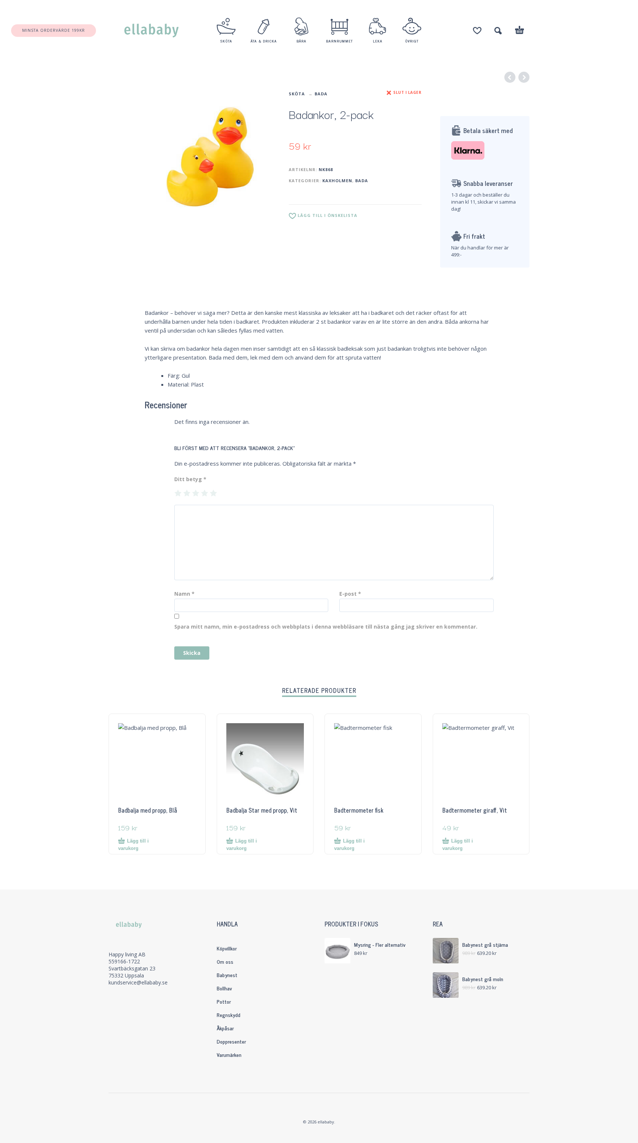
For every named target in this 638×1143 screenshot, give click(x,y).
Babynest (227, 974)
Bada (321, 93)
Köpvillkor (227, 948)
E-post (350, 593)
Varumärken (229, 1054)
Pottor (224, 1001)
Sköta (297, 93)
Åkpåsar (225, 1028)
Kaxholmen (337, 180)
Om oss (225, 961)
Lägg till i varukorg (133, 844)
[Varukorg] (519, 31)
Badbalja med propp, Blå (147, 810)
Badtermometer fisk (358, 810)
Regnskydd (228, 1014)
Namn (184, 593)
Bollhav (224, 988)
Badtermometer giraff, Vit (474, 810)
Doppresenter (231, 1041)
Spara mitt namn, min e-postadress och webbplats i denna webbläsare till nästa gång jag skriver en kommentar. (325, 626)
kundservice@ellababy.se (138, 982)
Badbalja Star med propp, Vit (261, 810)
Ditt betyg (190, 479)
